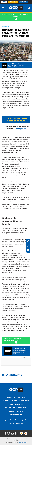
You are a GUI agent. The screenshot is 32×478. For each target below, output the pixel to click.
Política (11, 404)
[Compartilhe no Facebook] (28, 241)
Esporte (24, 397)
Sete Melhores (22, 407)
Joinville (24, 420)
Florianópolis (19, 423)
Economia (6, 400)
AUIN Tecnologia (23, 442)
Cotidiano (17, 397)
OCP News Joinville (16, 64)
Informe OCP (19, 404)
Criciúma (11, 423)
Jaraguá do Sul (9, 420)
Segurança (9, 397)
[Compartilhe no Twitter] (28, 245)
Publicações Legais (11, 407)
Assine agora (13, 1)
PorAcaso (12, 411)
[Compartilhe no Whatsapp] (28, 250)
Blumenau (18, 420)
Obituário (20, 411)
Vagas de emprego (16, 414)
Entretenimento (24, 400)
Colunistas (14, 400)
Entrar (4, 1)
